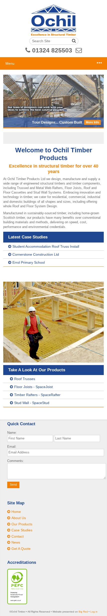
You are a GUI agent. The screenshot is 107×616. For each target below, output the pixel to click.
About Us (18, 518)
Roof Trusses (24, 379)
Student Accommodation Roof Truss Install (45, 246)
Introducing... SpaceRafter (59, 122)
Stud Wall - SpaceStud (31, 403)
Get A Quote (21, 549)
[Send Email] (79, 50)
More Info (92, 122)
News (15, 542)
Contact (17, 536)
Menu (9, 63)
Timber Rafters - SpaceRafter (37, 395)
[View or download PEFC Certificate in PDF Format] (17, 603)
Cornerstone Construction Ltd (35, 254)
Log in (94, 611)
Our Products (21, 524)
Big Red (83, 611)
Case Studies (21, 530)
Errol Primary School (28, 262)
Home (16, 512)
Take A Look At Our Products (36, 370)
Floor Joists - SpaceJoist (33, 387)
